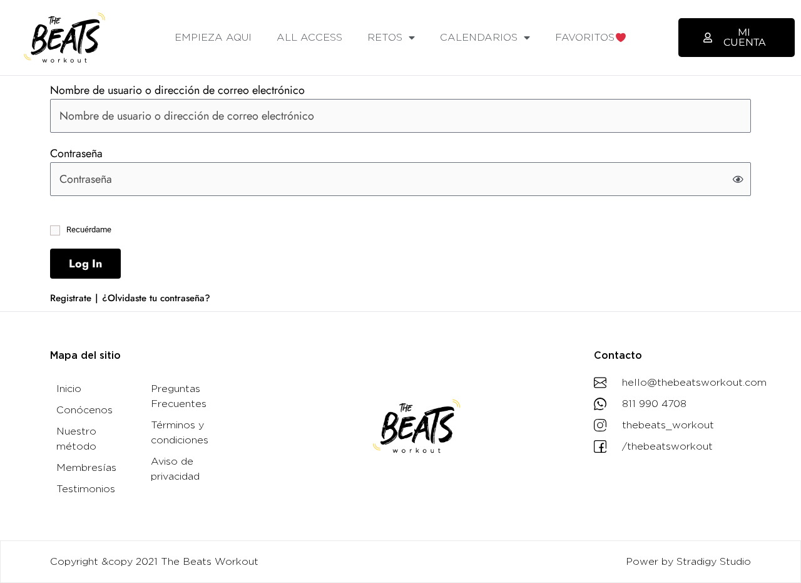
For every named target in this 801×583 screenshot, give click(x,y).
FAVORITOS (585, 38)
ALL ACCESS (309, 38)
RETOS (384, 38)
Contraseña (76, 153)
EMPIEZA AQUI (213, 38)
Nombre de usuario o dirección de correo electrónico (177, 90)
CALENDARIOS (479, 38)
